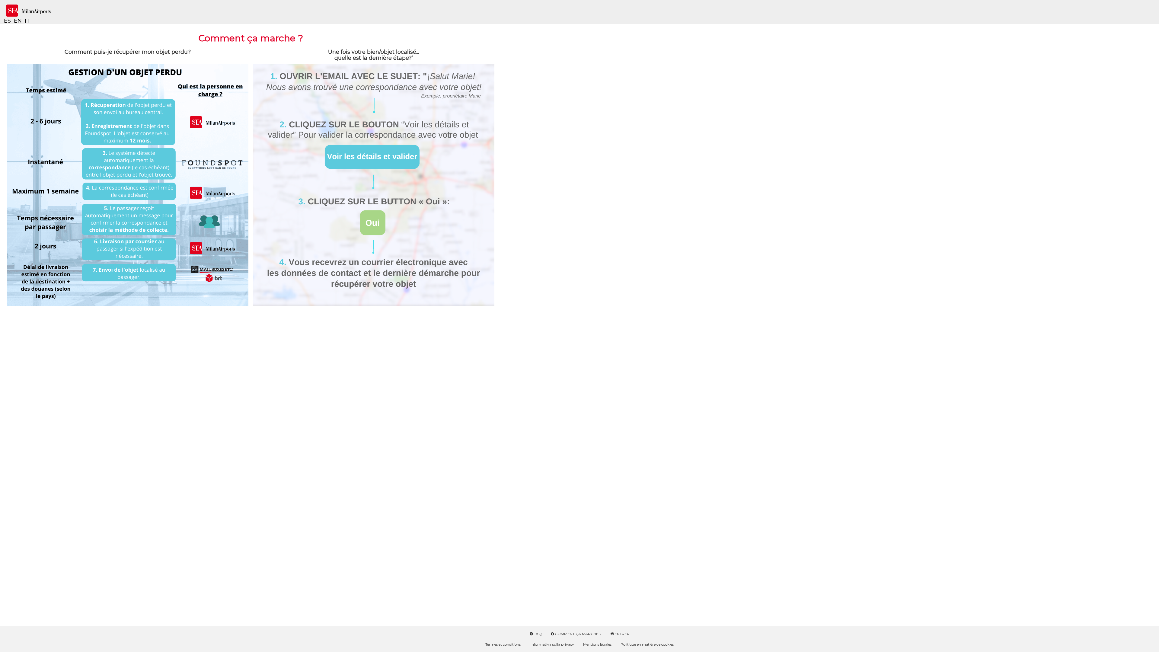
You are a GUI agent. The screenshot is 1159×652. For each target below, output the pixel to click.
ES (7, 21)
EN (18, 21)
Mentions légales (597, 644)
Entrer (622, 633)
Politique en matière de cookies (647, 644)
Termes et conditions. (503, 644)
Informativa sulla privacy (552, 644)
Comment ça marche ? (578, 633)
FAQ (537, 633)
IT (27, 21)
